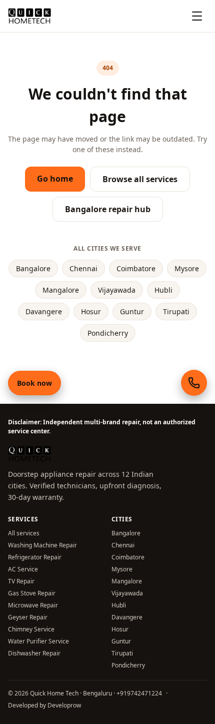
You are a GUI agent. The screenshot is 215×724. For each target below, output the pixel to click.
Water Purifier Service (38, 641)
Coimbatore (136, 268)
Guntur (132, 311)
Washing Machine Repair (42, 545)
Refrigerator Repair (35, 557)
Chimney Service (31, 629)
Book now (34, 383)
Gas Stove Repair (32, 593)
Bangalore (33, 268)
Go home (55, 178)
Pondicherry (108, 333)
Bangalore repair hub (107, 209)
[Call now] (194, 383)
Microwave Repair (33, 605)
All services (24, 533)
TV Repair (21, 581)
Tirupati (176, 311)
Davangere (44, 311)
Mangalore (60, 290)
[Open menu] (197, 16)
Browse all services (140, 179)
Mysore (186, 268)
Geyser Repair (28, 617)
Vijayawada (117, 290)
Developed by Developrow (44, 705)
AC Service (23, 569)
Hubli (163, 290)
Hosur (91, 311)
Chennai (84, 268)
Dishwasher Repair (34, 653)
